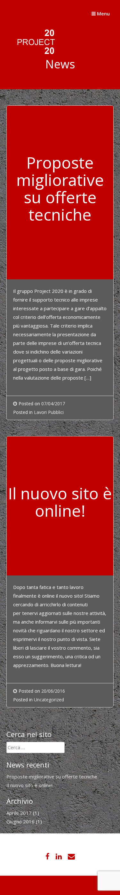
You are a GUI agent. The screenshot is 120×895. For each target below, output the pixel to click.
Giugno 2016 (20, 821)
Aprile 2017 (19, 813)
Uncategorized (49, 700)
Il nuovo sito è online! (29, 785)
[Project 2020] (32, 56)
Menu (103, 13)
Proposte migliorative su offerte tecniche (51, 776)
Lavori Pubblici (49, 412)
